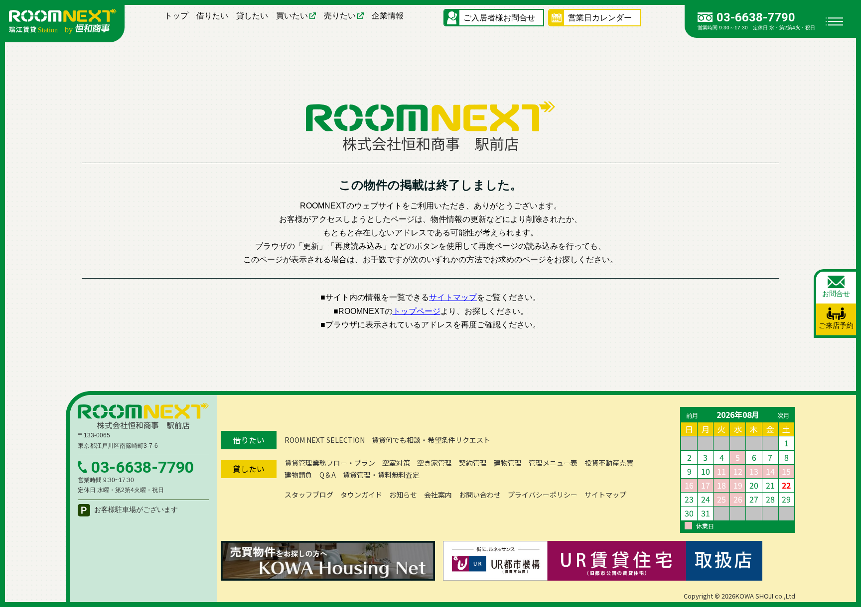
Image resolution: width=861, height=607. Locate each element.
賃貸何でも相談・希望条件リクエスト (431, 440)
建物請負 (298, 475)
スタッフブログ (309, 495)
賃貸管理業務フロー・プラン (330, 463)
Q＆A (327, 475)
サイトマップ (453, 297)
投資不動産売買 (608, 463)
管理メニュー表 (553, 463)
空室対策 (396, 463)
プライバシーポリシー (542, 495)
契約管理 (473, 463)
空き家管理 (434, 463)
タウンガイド (361, 495)
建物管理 (508, 463)
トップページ (416, 311)
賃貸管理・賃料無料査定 (381, 475)
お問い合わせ (480, 495)
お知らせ (403, 495)
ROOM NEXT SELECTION (325, 440)
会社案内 (438, 495)
